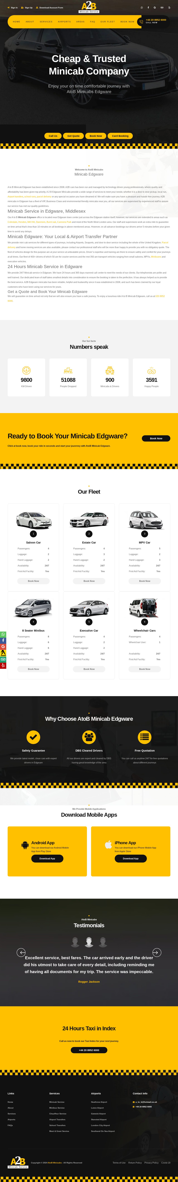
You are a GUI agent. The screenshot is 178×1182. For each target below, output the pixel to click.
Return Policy (135, 1163)
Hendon (22, 222)
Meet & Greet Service (59, 1131)
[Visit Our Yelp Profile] (169, 7)
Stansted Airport (99, 1119)
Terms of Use (119, 1163)
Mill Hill (31, 222)
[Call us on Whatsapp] (142, 7)
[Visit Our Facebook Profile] (148, 7)
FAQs (10, 1125)
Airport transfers (15, 196)
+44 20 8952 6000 (89, 1050)
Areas (80, 22)
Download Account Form (51, 8)
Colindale (12, 222)
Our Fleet (108, 22)
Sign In (14, 8)
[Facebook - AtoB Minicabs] (3, 641)
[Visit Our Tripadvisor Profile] (162, 7)
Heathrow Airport (99, 1102)
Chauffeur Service (57, 1114)
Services (46, 22)
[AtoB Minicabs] (18, 1163)
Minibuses (156, 257)
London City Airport (100, 1125)
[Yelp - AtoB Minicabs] (3, 666)
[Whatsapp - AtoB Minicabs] (3, 635)
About (30, 22)
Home (16, 22)
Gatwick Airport (98, 1114)
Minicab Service (56, 1102)
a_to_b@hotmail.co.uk (146, 1102)
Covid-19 (165, 1163)
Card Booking (120, 136)
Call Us (53, 136)
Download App (47, 858)
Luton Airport (97, 1108)
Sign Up (28, 8)
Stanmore (40, 222)
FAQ (92, 22)
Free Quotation (145, 750)
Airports (64, 22)
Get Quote (73, 136)
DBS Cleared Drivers (89, 750)
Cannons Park (64, 222)
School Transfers (57, 1125)
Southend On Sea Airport (103, 1131)
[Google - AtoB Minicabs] (3, 647)
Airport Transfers (57, 1119)
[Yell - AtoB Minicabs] (3, 653)
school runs (30, 196)
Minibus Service (57, 1108)
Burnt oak (51, 222)
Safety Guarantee (33, 750)
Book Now (127, 22)
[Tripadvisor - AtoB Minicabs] (3, 660)
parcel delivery (44, 196)
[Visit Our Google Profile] (155, 7)
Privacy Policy (151, 1163)
